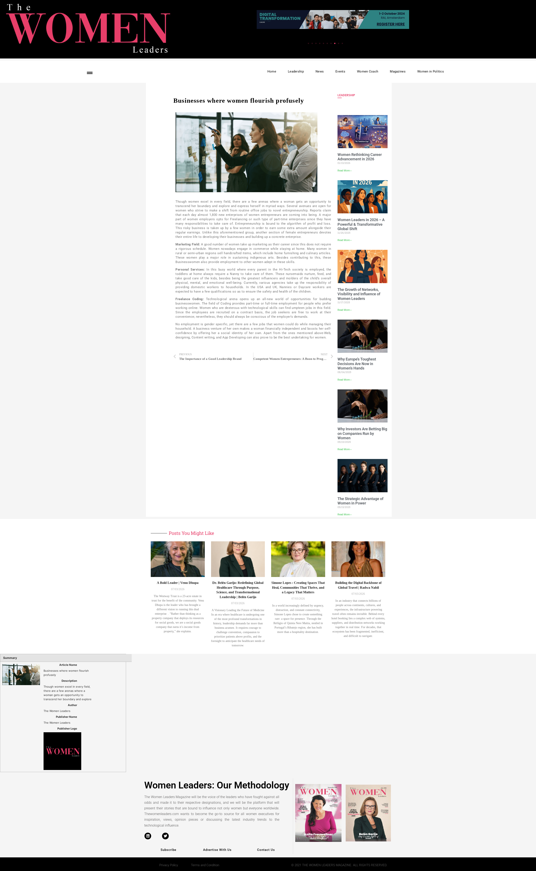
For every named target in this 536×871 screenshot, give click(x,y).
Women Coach (367, 71)
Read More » (345, 170)
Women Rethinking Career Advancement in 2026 (360, 156)
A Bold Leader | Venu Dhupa (177, 583)
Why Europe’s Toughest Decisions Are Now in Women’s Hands (357, 363)
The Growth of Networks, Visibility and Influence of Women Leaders (359, 294)
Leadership (296, 71)
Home (271, 71)
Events (340, 71)
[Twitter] (165, 836)
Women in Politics (430, 71)
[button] (342, 43)
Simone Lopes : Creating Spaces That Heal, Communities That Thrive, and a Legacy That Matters (298, 587)
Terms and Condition (205, 865)
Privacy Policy (168, 865)
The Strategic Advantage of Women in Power (360, 500)
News (320, 71)
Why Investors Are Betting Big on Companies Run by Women (362, 433)
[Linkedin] (147, 836)
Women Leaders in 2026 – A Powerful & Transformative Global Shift (361, 224)
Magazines (398, 71)
